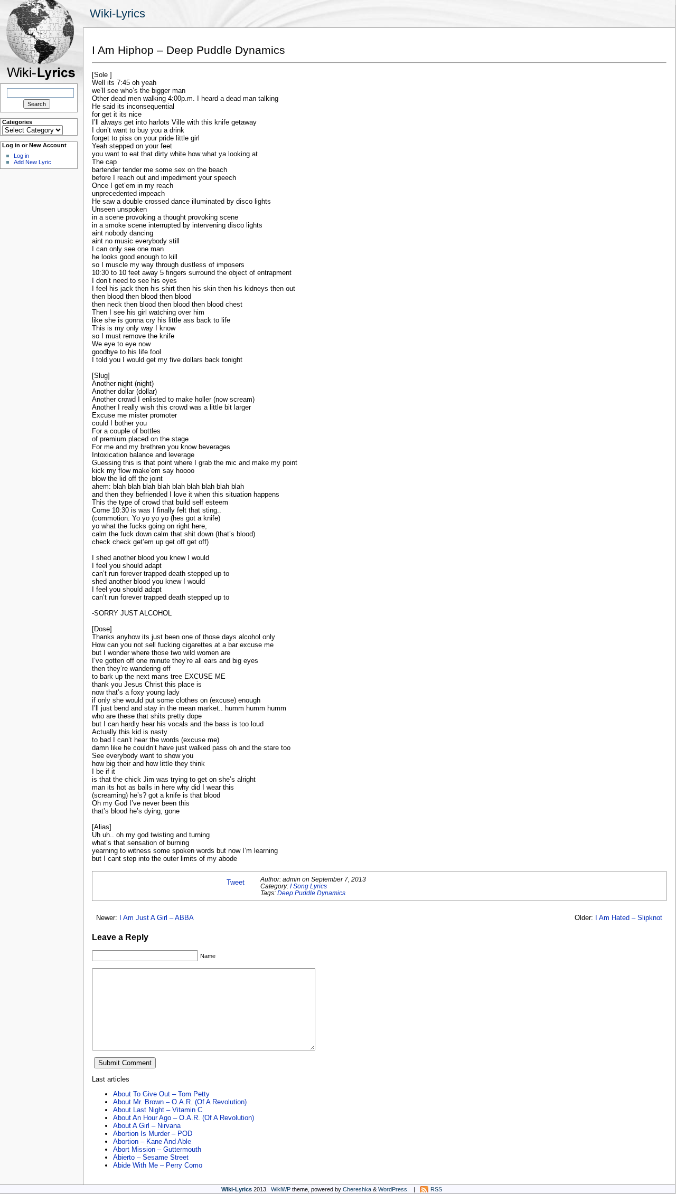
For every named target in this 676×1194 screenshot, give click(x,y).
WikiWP (280, 1189)
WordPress (392, 1189)
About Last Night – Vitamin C (157, 1110)
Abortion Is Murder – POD (152, 1134)
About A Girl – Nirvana (147, 1126)
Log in (21, 156)
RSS (436, 1189)
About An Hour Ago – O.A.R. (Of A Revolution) (183, 1118)
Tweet (236, 882)
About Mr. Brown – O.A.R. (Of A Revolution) (180, 1102)
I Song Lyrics (308, 886)
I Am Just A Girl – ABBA (156, 918)
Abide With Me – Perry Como (157, 1165)
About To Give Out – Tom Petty (161, 1094)
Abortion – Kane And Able (152, 1141)
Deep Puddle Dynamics (311, 892)
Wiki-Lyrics (117, 13)
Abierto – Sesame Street (151, 1157)
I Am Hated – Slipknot (628, 918)
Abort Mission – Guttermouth (157, 1149)
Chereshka (357, 1189)
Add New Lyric (32, 162)
